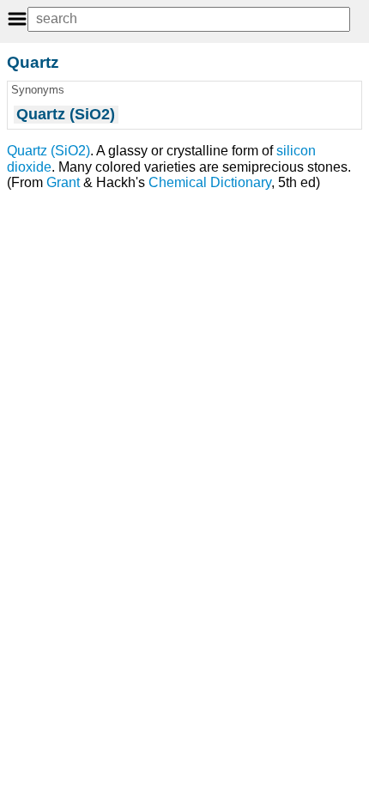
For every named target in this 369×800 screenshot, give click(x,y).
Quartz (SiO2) (48, 150)
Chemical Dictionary (209, 182)
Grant (63, 182)
